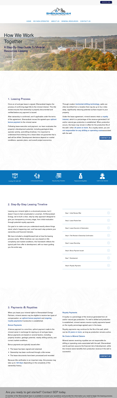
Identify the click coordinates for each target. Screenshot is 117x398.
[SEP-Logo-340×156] (58, 12)
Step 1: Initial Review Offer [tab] (73, 213)
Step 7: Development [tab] (71, 258)
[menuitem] (28, 21)
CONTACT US (10, 57)
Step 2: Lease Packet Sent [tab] (73, 220)
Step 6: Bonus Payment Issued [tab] (74, 251)
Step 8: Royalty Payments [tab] (73, 266)
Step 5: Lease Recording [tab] (72, 243)
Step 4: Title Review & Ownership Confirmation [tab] (79, 235)
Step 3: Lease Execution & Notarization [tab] (77, 228)
